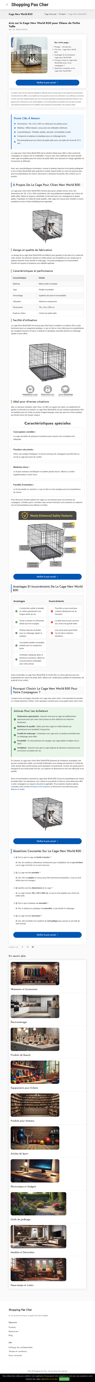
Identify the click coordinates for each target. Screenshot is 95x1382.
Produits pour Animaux (22, 1120)
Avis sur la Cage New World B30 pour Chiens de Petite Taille (44, 24)
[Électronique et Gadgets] (35, 1170)
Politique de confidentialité (20, 1347)
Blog (11, 1335)
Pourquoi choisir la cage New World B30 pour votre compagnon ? (65, 63)
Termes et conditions (18, 1351)
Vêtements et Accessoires (24, 989)
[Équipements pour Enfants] (35, 1072)
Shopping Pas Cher (20, 1310)
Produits (62, 14)
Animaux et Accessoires (40, 787)
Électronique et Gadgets (23, 1186)
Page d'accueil (50, 14)
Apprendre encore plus (49, 1379)
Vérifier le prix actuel (46, 82)
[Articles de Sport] (35, 1138)
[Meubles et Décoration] (38, 1236)
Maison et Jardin (18, 789)
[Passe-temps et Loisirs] (38, 1269)
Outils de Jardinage (20, 1219)
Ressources (13, 1331)
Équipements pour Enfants (24, 1088)
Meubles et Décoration (22, 1252)
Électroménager (19, 1022)
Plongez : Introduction (62, 47)
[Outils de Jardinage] (38, 1203)
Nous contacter (15, 1355)
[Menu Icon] (7, 4)
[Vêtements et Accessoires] (35, 973)
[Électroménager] (35, 1006)
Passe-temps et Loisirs (22, 1285)
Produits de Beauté (20, 1055)
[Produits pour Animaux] (35, 1105)
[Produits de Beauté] (35, 1039)
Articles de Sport (19, 1153)
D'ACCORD (64, 1379)
